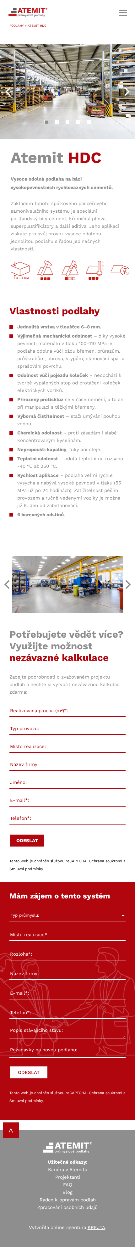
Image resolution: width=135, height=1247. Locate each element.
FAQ (67, 1185)
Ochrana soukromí (105, 861)
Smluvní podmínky (26, 869)
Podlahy (16, 25)
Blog (67, 1192)
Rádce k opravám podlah (68, 1200)
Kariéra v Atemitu (67, 1169)
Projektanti (67, 1177)
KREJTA (96, 1227)
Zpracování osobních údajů (67, 1207)
